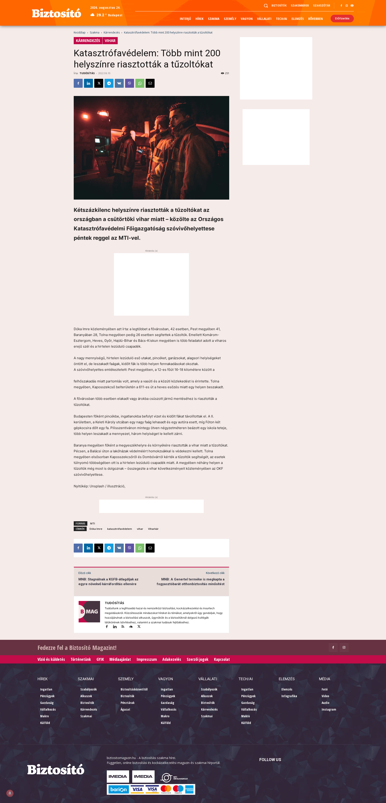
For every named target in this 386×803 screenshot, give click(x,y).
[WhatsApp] (139, 83)
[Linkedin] (88, 83)
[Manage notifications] (9, 793)
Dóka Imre (96, 528)
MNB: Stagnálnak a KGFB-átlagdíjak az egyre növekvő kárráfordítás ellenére (108, 581)
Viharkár (153, 528)
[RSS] (125, 627)
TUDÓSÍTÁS (87, 73)
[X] (98, 83)
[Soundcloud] (133, 627)
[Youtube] (352, 5)
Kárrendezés (112, 32)
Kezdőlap (80, 32)
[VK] (119, 83)
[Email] (150, 83)
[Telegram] (109, 83)
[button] (265, 5)
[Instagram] (346, 5)
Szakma (94, 32)
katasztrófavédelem (119, 528)
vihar (140, 528)
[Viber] (129, 83)
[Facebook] (341, 5)
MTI (92, 523)
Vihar (110, 40)
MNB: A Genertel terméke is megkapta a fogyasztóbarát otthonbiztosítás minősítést (190, 581)
